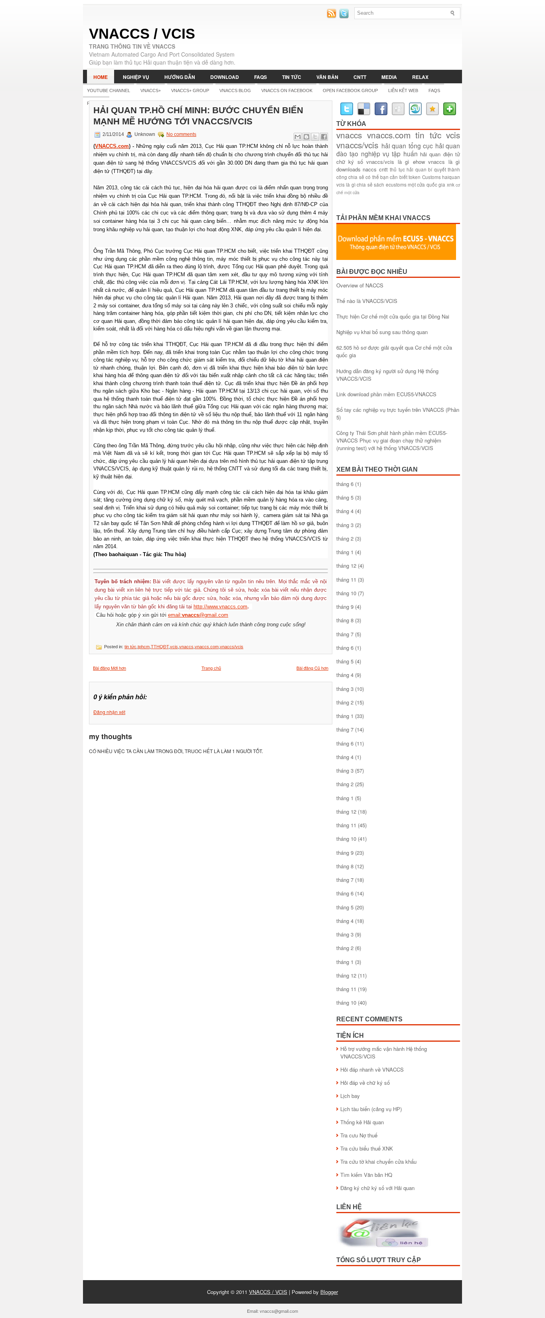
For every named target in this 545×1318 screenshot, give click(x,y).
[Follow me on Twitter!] (344, 16)
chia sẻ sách (370, 184)
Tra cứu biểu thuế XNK (366, 1148)
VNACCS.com (112, 146)
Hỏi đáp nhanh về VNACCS (372, 1069)
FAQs (260, 77)
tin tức (130, 646)
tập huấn (404, 153)
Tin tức (291, 77)
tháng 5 (344, 497)
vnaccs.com (207, 646)
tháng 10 (346, 593)
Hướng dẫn (179, 77)
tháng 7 (344, 634)
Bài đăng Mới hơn (109, 668)
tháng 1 (344, 552)
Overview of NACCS (359, 285)
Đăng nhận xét (109, 711)
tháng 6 (344, 484)
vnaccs (186, 646)
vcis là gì (345, 184)
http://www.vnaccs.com (220, 607)
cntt (383, 169)
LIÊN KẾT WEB (403, 90)
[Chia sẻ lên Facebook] (324, 137)
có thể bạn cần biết (386, 177)
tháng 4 (344, 511)
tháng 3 (344, 525)
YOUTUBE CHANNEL (108, 90)
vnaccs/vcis (231, 646)
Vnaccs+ (150, 90)
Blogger (329, 1292)
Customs (431, 177)
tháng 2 (344, 538)
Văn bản (327, 77)
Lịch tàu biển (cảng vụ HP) (371, 1109)
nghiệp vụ (375, 153)
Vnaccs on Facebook (286, 90)
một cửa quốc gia (426, 184)
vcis (174, 646)
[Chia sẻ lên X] (315, 137)
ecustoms (396, 184)
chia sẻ (356, 177)
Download (224, 77)
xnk (450, 184)
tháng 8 (344, 620)
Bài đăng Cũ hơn (312, 668)
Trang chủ (211, 668)
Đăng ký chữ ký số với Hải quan (377, 1188)
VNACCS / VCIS (142, 34)
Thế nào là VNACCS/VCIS (366, 301)
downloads (348, 169)
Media (389, 77)
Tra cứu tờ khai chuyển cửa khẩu (378, 1161)
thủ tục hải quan (408, 169)
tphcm (144, 646)
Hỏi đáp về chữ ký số (365, 1082)
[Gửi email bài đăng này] (298, 137)
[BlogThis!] (306, 137)
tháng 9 (344, 606)
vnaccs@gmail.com (279, 1311)
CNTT (359, 77)
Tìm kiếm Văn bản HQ (366, 1174)
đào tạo (347, 153)
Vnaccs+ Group (190, 90)
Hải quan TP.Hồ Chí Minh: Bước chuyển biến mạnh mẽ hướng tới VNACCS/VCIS (198, 115)
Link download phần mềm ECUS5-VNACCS (386, 394)
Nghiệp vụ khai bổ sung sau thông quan (382, 332)
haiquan (451, 177)
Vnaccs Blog (235, 90)
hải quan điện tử (440, 154)
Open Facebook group (350, 90)
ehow (419, 161)
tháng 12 (346, 565)
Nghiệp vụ (136, 77)
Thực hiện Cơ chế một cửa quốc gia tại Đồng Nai (392, 316)
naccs (370, 169)
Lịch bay (350, 1096)
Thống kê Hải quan (362, 1122)
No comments (181, 134)
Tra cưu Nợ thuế (358, 1135)
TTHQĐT (160, 646)
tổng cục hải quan (434, 145)
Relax (420, 77)
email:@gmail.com (198, 615)
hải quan (394, 145)
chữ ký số (349, 161)
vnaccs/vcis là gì (387, 161)
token (415, 177)
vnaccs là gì (444, 161)
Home (100, 77)
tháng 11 (346, 579)
